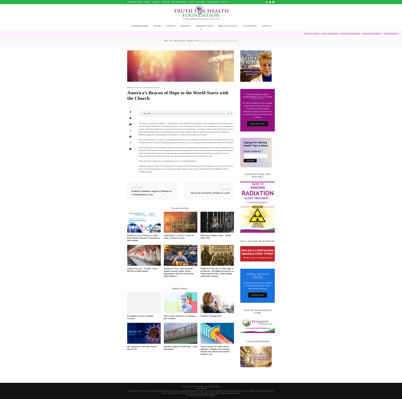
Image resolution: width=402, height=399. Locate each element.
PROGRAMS (165, 2)
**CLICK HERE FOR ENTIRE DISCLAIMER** (201, 395)
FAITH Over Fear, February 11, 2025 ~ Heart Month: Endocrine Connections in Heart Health (143, 238)
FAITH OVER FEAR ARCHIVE (333, 33)
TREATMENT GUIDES (178, 2)
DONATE (147, 2)
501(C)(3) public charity (212, 386)
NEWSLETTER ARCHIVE (313, 33)
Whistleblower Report (151, 87)
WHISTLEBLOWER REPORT (355, 33)
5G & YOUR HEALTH (374, 33)
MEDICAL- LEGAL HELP (196, 2)
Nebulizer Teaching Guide (211, 316)
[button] (201, 29)
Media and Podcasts (134, 87)
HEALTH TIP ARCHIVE (295, 33)
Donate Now (257, 295)
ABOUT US (224, 2)
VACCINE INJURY (213, 2)
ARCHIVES (155, 2)
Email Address (253, 151)
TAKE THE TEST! (257, 124)
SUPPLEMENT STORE (134, 2)
